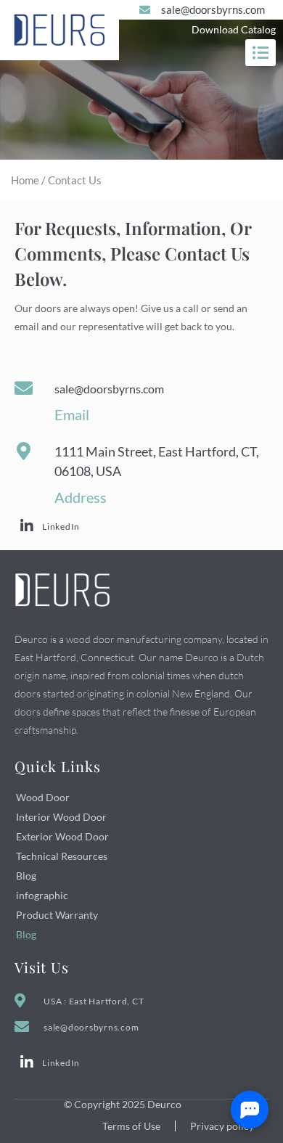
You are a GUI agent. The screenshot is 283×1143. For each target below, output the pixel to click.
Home (25, 180)
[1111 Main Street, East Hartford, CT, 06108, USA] (24, 451)
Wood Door (43, 797)
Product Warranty (57, 915)
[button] (260, 52)
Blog (26, 875)
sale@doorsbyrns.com (109, 389)
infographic (42, 895)
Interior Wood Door (61, 817)
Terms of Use (131, 1126)
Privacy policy (222, 1126)
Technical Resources (61, 856)
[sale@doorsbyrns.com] (24, 388)
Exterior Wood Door (62, 836)
